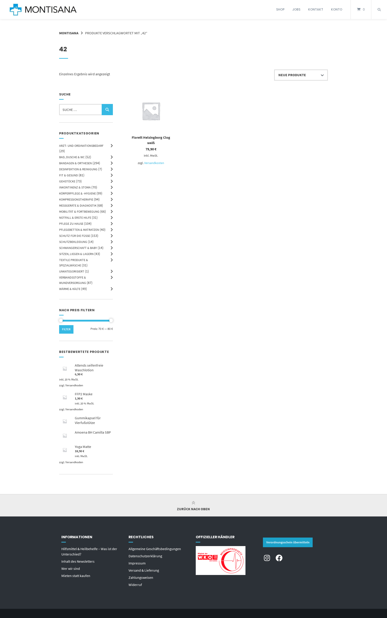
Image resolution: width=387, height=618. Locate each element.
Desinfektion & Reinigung (78, 169)
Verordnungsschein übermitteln (288, 542)
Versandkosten (154, 163)
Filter (66, 329)
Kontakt (315, 9)
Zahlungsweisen (141, 577)
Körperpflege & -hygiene (77, 193)
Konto (336, 9)
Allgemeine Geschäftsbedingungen (155, 549)
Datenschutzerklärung (145, 556)
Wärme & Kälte (69, 289)
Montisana (68, 33)
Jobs (296, 9)
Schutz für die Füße (74, 236)
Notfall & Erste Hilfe (75, 218)
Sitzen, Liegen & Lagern (76, 254)
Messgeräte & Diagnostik (78, 205)
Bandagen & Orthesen (75, 163)
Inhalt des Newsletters (78, 561)
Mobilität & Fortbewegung (79, 212)
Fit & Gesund (68, 175)
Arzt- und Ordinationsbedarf (81, 146)
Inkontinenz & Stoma (75, 187)
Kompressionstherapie (76, 199)
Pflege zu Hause (71, 224)
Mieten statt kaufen (75, 575)
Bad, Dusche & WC (72, 157)
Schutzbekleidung (73, 242)
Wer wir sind (70, 568)
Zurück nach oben (193, 509)
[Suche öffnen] (379, 9)
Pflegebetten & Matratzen (79, 230)
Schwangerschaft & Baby (78, 248)
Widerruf (135, 584)
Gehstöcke (67, 181)
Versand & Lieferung (144, 570)
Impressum (137, 563)
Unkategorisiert (71, 271)
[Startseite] (43, 9)
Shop (280, 9)
